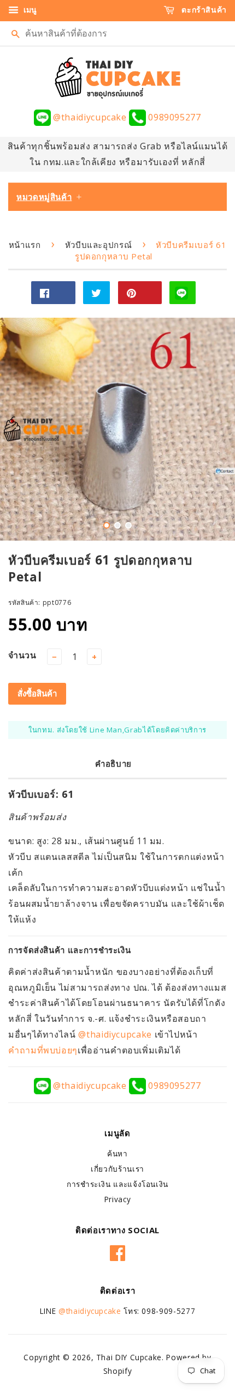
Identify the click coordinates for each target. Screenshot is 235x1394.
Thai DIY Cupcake (129, 1357)
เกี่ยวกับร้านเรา (117, 1168)
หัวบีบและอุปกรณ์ (98, 244)
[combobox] (117, 33)
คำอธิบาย (113, 763)
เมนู (29, 9)
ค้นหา (117, 1153)
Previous (23, 429)
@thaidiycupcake (90, 117)
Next (211, 429)
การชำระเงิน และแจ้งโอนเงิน (117, 1184)
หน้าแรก (25, 244)
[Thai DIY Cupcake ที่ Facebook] (117, 1251)
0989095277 (173, 117)
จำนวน (22, 655)
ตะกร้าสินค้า (203, 9)
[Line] (182, 292)
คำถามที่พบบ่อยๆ (43, 1050)
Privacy (117, 1199)
